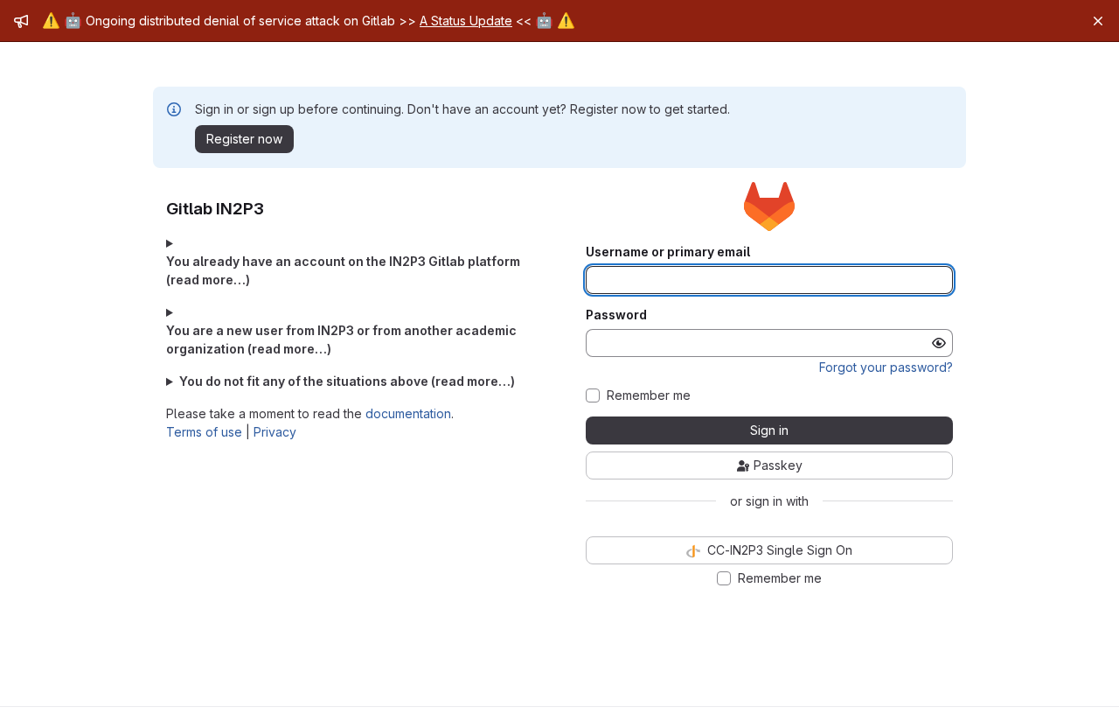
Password (616, 315)
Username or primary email (668, 252)
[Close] (1098, 21)
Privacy (275, 431)
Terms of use (204, 431)
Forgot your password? (886, 367)
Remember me (649, 395)
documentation (408, 413)
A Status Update (466, 20)
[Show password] (939, 343)
